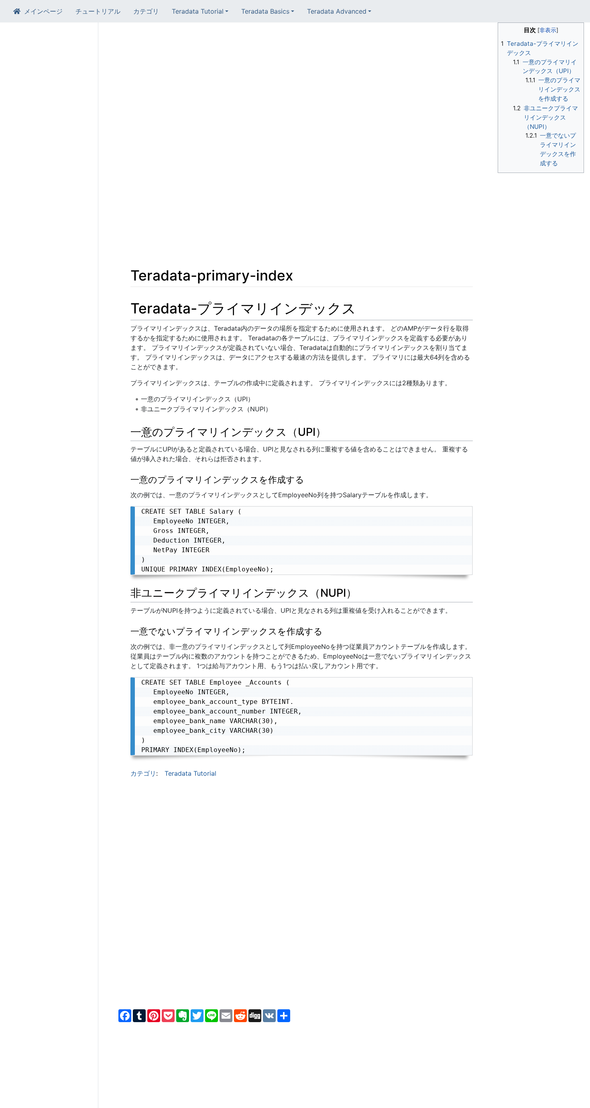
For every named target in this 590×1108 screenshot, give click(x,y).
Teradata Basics (265, 11)
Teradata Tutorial (198, 11)
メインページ (43, 11)
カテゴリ (146, 11)
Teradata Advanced (336, 11)
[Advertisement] (302, 85)
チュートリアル (97, 11)
